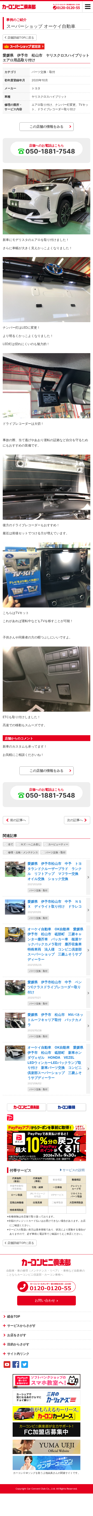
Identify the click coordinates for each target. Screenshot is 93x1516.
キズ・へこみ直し (31, 844)
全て (10, 844)
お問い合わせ (45, 1300)
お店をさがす (16, 1335)
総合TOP (13, 1316)
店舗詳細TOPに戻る (20, 37)
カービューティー (58, 844)
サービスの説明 (74, 1170)
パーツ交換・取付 (55, 852)
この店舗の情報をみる (46, 126)
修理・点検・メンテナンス (23, 852)
